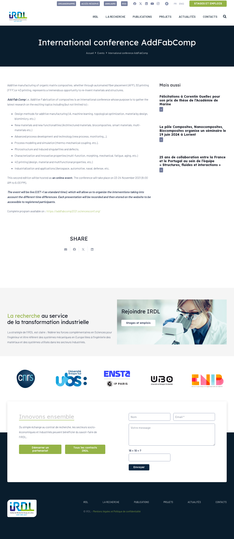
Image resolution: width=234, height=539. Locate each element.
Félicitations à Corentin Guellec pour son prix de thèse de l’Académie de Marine (189, 100)
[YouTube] (152, 4)
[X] (141, 4)
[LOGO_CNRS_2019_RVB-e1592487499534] (25, 379)
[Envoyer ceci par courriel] (65, 249)
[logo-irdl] (18, 16)
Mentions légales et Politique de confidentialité (117, 511)
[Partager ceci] (74, 249)
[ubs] (71, 379)
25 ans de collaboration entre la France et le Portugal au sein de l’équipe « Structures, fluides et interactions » (192, 161)
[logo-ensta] (117, 379)
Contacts (221, 502)
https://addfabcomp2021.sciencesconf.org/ (73, 211)
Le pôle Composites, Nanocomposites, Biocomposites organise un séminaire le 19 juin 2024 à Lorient (192, 130)
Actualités (194, 502)
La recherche (111, 502)
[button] (224, 16)
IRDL (85, 502)
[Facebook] (135, 4)
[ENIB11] (208, 378)
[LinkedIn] (146, 4)
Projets (168, 502)
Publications (141, 502)
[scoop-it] (166, 3)
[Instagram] (158, 4)
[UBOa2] (162, 378)
